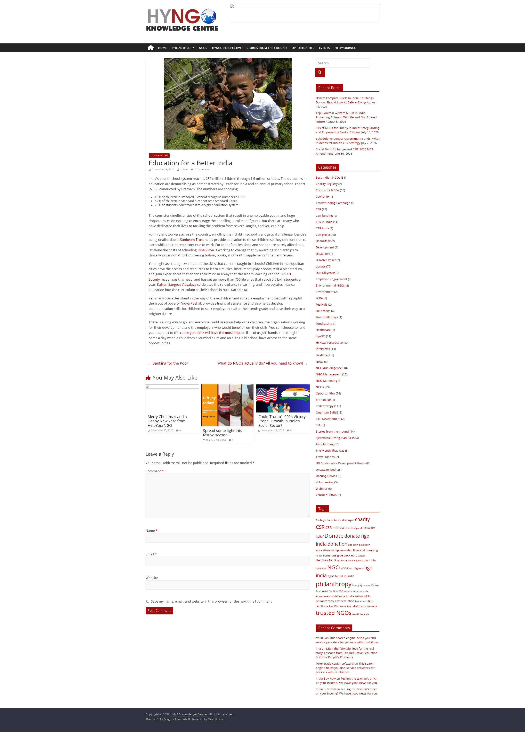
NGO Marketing (326, 381)
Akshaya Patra (324, 520)
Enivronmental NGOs (330, 285)
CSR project (324, 235)
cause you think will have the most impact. (212, 332)
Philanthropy (183, 48)
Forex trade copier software (335, 663)
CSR (318, 209)
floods (319, 555)
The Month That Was (330, 450)
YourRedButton (326, 495)
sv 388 (320, 638)
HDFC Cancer (358, 555)
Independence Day (358, 560)
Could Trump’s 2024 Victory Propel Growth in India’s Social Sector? (282, 421)
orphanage (323, 400)
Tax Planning (337, 606)
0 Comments (201, 169)
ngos (331, 576)
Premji (355, 585)
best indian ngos (344, 520)
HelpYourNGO (345, 48)
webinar (364, 614)
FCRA (319, 298)
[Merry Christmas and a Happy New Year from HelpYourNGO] (172, 387)
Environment (324, 292)
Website (152, 578)
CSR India (322, 228)
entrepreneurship (341, 550)
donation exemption (359, 544)
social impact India (342, 596)
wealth (356, 614)
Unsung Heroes (326, 476)
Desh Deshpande (354, 528)
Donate (334, 535)
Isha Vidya (206, 250)
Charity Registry (327, 184)
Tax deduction (344, 601)
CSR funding (324, 216)
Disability (322, 254)
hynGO (320, 336)
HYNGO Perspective (227, 48)
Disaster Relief (326, 260)
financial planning (365, 550)
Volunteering (324, 482)
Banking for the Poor (168, 363)
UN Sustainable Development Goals (340, 463)
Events (324, 48)
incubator (342, 560)
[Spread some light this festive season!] (227, 387)
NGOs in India (344, 576)
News (319, 362)
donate (320, 266)
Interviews (323, 349)
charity (362, 519)
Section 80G (336, 591)
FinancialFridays (327, 317)
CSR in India (324, 222)
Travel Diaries (325, 457)
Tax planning (325, 444)
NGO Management (328, 374)
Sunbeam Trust (192, 239)
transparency (367, 606)
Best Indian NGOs (328, 177)
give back (343, 555)
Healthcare (323, 330)
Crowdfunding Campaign (333, 203)
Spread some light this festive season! (222, 432)
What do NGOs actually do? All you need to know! (262, 363)
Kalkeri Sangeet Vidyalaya (176, 284)
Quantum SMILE (327, 412)
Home (162, 48)
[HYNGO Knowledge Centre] (151, 48)
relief (325, 591)
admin (185, 169)
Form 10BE (329, 555)
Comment (155, 471)
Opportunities (303, 48)
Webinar (322, 489)
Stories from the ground (267, 48)
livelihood (321, 568)
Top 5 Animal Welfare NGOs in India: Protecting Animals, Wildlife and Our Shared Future (346, 117)
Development (325, 247)
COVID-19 (322, 196)
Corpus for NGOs (327, 190)
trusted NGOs (334, 612)
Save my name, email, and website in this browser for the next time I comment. (212, 601)
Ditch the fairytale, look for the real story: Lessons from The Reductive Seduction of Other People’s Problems (346, 653)
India (372, 560)
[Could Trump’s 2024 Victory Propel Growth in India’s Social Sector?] (283, 387)
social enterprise (353, 591)
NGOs (203, 48)
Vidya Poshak (191, 303)
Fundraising (324, 323)
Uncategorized (159, 155)
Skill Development (328, 419)
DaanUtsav (323, 241)
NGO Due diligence (352, 568)
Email (151, 554)
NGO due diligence (329, 368)
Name (152, 530)
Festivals (322, 304)
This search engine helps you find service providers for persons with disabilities (345, 668)
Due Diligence (325, 273)
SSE (318, 425)
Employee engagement (331, 279)
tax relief (352, 606)
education (323, 550)
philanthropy (334, 584)
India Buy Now (326, 678)
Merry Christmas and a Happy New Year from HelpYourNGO (167, 421)
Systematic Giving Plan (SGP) (335, 438)
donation (337, 544)
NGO (333, 567)
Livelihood (323, 355)
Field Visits (323, 311)
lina (318, 648)
